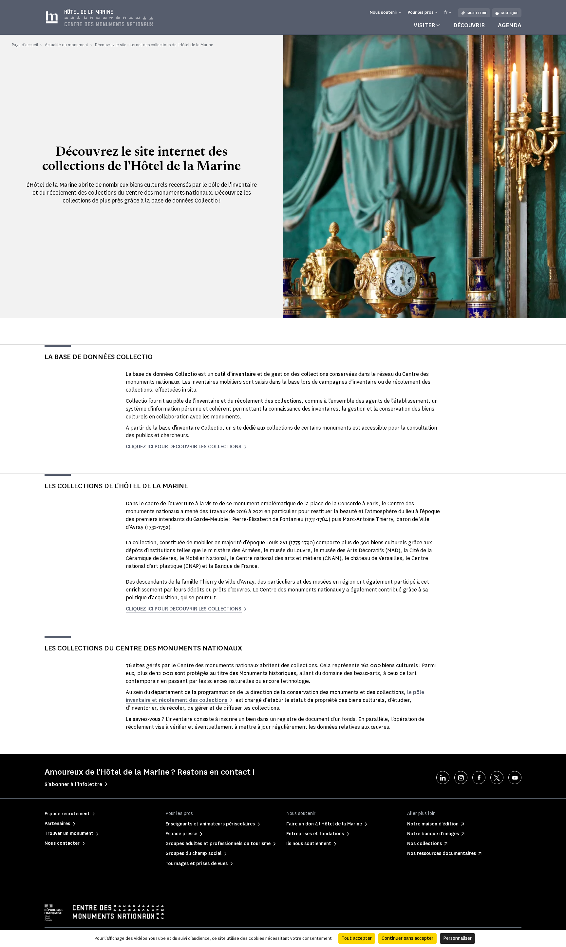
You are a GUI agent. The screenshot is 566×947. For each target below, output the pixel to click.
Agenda (509, 25)
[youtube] (514, 777)
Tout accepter (357, 938)
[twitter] (496, 777)
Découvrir (469, 25)
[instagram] (460, 777)
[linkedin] (442, 777)
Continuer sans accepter (407, 938)
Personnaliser (457, 938)
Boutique (509, 12)
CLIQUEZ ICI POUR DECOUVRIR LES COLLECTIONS (183, 446)
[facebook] (478, 777)
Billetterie (477, 12)
